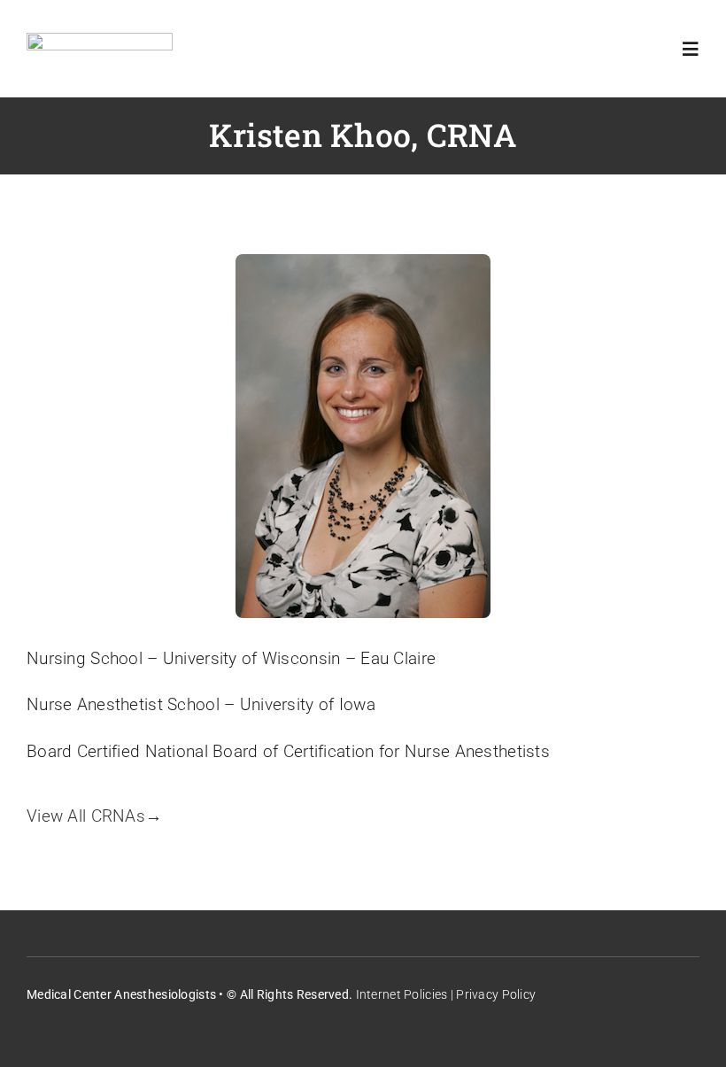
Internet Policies (402, 994)
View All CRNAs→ (94, 816)
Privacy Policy (496, 994)
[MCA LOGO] (100, 41)
